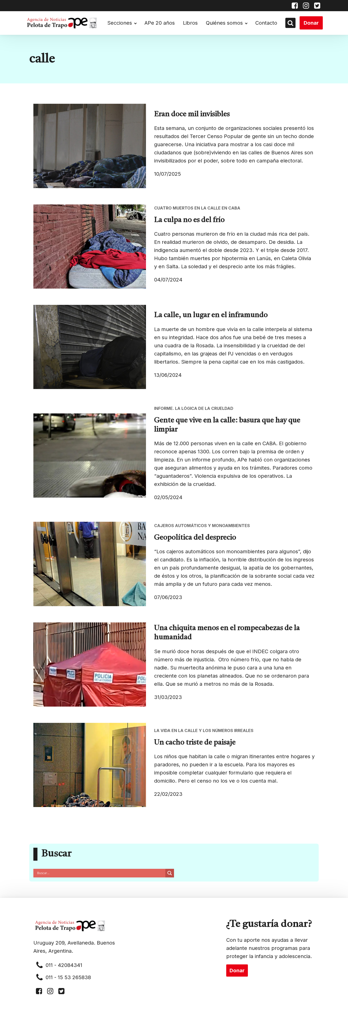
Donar (311, 23)
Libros (190, 23)
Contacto (266, 23)
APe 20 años (159, 23)
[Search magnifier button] (169, 873)
